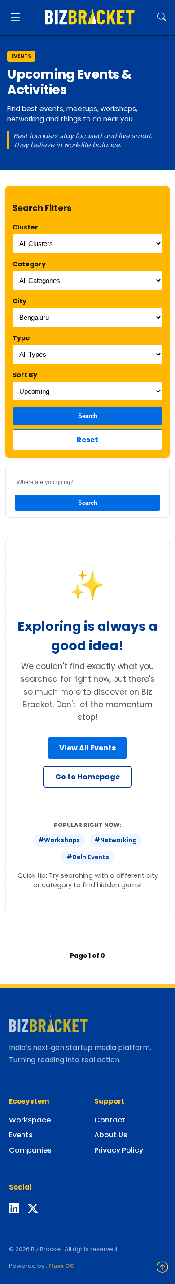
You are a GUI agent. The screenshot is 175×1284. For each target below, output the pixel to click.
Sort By (25, 374)
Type (21, 337)
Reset (87, 440)
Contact (109, 1120)
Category (29, 264)
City (19, 300)
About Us (110, 1135)
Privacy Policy (118, 1150)
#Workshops (59, 840)
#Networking (115, 840)
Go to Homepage (87, 777)
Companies (30, 1150)
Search (87, 416)
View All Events (87, 748)
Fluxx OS (61, 1266)
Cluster (25, 227)
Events (21, 1135)
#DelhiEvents (87, 857)
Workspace (30, 1120)
